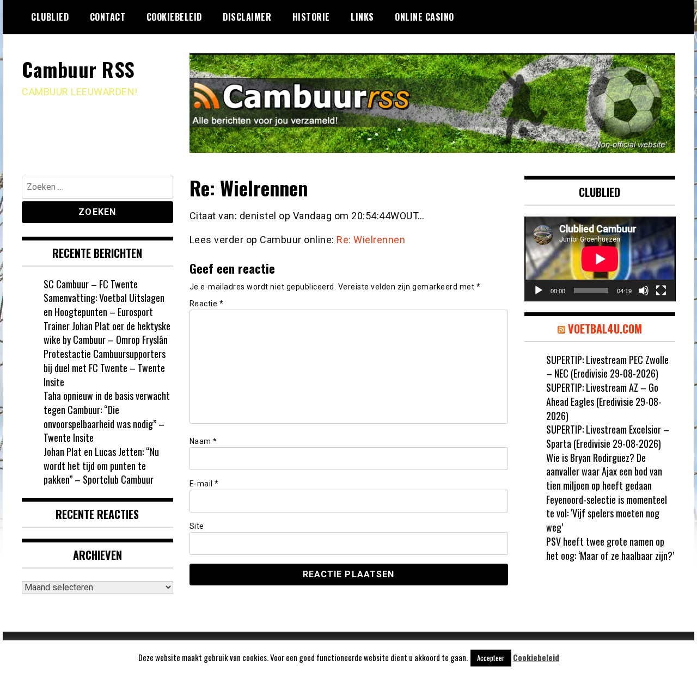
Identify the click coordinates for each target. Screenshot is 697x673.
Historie (311, 16)
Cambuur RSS (78, 68)
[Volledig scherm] (661, 290)
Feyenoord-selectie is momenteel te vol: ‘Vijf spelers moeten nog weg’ (606, 513)
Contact (108, 16)
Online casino (424, 16)
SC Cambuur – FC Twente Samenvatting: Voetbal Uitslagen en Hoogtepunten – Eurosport (104, 298)
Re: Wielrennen (371, 239)
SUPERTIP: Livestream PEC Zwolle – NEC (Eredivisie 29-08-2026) (607, 367)
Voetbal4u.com (605, 328)
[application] (600, 259)
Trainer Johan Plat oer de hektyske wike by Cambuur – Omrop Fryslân (107, 333)
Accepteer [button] (491, 657)
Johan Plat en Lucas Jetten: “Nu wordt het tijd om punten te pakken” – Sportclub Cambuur (101, 465)
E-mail (204, 483)
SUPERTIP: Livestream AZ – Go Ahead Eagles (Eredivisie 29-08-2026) (604, 401)
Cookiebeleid (174, 16)
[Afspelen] (538, 290)
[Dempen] (643, 290)
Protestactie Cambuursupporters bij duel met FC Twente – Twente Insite (105, 367)
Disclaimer (247, 16)
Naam (203, 441)
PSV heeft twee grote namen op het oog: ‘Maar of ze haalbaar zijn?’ (610, 548)
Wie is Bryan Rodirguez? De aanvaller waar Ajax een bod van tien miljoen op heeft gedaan (604, 471)
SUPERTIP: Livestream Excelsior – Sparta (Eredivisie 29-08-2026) (607, 436)
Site (196, 526)
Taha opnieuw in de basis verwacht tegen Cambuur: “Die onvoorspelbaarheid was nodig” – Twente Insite (107, 416)
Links (362, 16)
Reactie (206, 303)
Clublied (50, 16)
